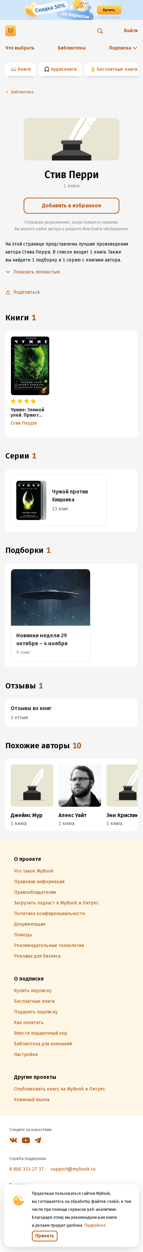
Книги (24, 69)
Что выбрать (20, 48)
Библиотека (71, 48)
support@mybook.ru (73, 1169)
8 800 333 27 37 (26, 1169)
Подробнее (95, 1225)
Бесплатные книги (117, 69)
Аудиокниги (63, 69)
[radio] (13, 401)
